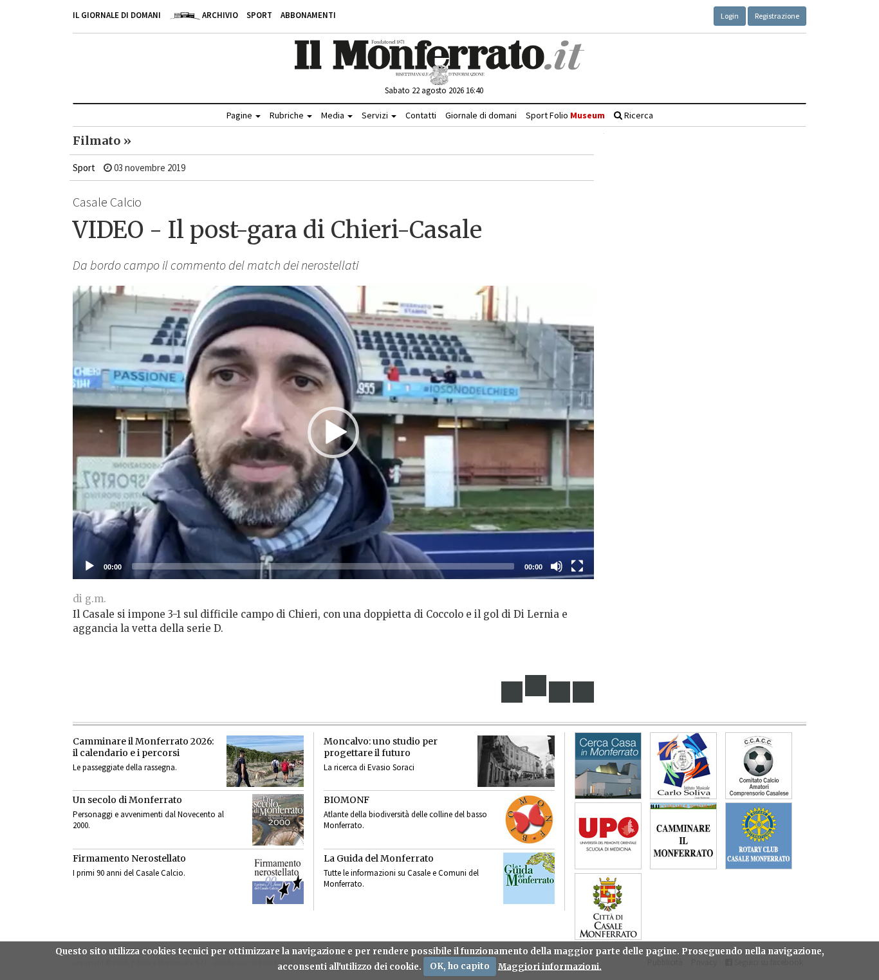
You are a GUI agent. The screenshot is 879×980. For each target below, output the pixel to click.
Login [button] (730, 16)
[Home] (439, 62)
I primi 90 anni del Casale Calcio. (129, 872)
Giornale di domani (481, 115)
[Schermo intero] (577, 566)
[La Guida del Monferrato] (529, 878)
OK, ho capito (460, 966)
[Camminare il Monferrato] (683, 835)
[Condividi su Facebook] (512, 692)
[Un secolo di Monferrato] (278, 820)
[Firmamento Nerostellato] (278, 878)
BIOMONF (346, 800)
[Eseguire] (89, 566)
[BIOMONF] (529, 820)
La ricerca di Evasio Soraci (369, 767)
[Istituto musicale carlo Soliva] (683, 765)
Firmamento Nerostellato (129, 858)
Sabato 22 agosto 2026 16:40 (434, 90)
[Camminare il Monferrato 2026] (265, 761)
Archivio (219, 15)
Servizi (376, 115)
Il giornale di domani (117, 15)
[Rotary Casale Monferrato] (758, 835)
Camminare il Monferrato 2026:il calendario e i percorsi (143, 747)
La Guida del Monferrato (379, 858)
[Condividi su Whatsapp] (583, 692)
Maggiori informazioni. (550, 966)
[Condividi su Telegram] (559, 692)
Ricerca (637, 115)
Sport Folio (565, 115)
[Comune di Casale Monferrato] (608, 906)
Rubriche (288, 115)
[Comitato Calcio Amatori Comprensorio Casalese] (758, 765)
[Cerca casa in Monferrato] (608, 765)
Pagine (240, 115)
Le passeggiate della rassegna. (125, 767)
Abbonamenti (308, 15)
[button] (333, 432)
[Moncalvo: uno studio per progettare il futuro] (516, 761)
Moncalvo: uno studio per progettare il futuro (381, 747)
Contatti (420, 115)
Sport (259, 15)
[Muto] (556, 566)
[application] (333, 432)
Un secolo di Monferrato (127, 800)
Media (333, 115)
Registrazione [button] (777, 16)
